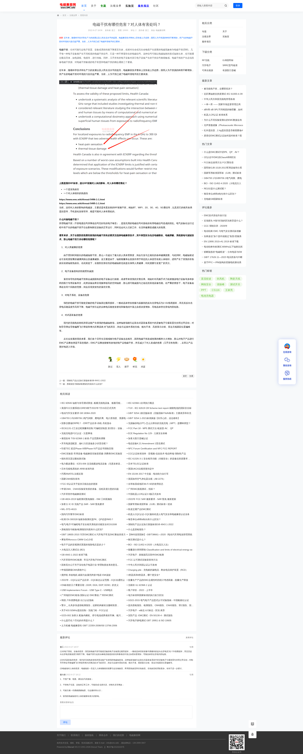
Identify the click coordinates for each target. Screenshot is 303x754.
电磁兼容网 (160, 30)
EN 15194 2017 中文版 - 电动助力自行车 (148, 474)
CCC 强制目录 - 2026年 (215, 226)
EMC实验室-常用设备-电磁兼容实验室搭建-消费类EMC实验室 (91, 453)
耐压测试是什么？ (137, 539)
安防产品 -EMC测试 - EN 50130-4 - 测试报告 (150, 615)
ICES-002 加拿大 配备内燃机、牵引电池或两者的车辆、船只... (92, 615)
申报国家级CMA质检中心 (73, 570)
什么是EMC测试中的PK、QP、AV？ (222, 152)
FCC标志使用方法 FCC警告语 (219, 162)
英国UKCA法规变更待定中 (141, 468)
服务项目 (143, 5)
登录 (238, 5)
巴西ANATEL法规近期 (72, 474)
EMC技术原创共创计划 (215, 215)
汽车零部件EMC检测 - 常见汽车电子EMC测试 (83, 560)
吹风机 (220, 278)
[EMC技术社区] (68, 6)
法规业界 (116, 5)
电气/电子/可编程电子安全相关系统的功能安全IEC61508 (89, 524)
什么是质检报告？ (137, 529)
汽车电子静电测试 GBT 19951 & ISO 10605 (149, 620)
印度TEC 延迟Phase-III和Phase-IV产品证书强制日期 (87, 448)
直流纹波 (206, 278)
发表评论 (189, 637)
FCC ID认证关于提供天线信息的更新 (79, 484)
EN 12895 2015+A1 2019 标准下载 (221, 241)
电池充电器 (207, 295)
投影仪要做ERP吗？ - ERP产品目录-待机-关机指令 (86, 423)
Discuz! (71, 747)
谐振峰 (220, 284)
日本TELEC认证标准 (138, 463)
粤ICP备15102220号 (115, 747)
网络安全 (206, 284)
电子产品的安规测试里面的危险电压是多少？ (83, 544)
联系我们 (75, 735)
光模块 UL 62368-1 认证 (140, 585)
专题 (103, 5)
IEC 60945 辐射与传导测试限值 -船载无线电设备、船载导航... (91, 403)
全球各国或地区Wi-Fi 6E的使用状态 (145, 484)
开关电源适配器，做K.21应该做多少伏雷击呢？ (84, 443)
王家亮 (229, 290)
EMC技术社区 (58, 15)
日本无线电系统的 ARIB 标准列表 (77, 468)
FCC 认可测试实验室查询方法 (143, 560)
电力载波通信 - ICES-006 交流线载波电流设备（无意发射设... (91, 463)
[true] (226, 6)
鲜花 (135, 366)
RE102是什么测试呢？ (215, 188)
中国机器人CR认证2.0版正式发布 (144, 494)
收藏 (191, 376)
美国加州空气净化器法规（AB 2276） (146, 479)
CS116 (216, 290)
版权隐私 (89, 735)
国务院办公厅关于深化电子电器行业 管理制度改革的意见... (90, 565)
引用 (191, 647)
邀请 (185, 376)
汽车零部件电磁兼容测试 (73, 494)
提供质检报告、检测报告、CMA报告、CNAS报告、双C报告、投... (160, 605)
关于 (94, 5)
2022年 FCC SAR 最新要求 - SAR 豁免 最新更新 (152, 499)
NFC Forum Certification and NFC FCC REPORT (152, 448)
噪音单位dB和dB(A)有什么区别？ (144, 519)
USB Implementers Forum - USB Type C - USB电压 (87, 590)
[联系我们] (252, 724)
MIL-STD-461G (69, 509)
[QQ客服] (252, 734)
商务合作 (103, 735)
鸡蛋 (143, 366)
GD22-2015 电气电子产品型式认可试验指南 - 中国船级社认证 (158, 600)
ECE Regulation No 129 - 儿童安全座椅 (147, 433)
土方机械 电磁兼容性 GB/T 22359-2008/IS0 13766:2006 (89, 625)
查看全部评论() (67, 702)
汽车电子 (206, 65)
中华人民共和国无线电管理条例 (219, 99)
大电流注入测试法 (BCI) (73, 549)
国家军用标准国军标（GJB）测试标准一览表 (150, 504)
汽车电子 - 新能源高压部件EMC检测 (146, 554)
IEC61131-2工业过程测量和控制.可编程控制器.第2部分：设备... (92, 428)
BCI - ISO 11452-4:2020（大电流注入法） (149, 544)
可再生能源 (207, 70)
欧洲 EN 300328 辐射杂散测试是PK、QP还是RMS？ (87, 519)
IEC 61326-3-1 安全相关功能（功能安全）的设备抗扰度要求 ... (159, 458)
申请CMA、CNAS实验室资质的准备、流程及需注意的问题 (90, 489)
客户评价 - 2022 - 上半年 (140, 590)
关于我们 (61, 735)
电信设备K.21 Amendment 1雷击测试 (146, 443)
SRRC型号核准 (230, 65)
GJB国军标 (228, 60)
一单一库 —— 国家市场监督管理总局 (222, 104)
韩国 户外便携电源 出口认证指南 (77, 600)
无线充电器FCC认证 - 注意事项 (76, 433)
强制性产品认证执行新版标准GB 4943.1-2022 (86, 380)
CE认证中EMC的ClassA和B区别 (220, 157)
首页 (84, 5)
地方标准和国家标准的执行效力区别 (145, 595)
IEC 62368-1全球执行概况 (141, 403)
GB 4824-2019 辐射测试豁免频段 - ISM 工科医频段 (86, 499)
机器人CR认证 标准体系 (216, 114)
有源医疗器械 (229, 70)
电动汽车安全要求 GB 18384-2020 (78, 413)
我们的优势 (118, 735)
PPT (203, 290)
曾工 (113, 30)
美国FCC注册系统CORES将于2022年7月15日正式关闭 (88, 408)
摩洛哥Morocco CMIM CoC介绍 (77, 539)
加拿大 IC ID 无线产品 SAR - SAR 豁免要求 (82, 504)
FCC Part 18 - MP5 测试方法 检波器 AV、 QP (150, 428)
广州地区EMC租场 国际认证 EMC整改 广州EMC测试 (87, 595)
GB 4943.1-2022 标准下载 (74, 554)
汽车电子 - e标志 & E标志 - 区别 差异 (146, 610)
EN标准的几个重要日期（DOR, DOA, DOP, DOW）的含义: (90, 585)
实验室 (129, 5)
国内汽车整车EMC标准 (72, 514)
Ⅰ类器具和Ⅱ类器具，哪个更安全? (144, 575)
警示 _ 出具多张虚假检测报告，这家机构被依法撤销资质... (90, 605)
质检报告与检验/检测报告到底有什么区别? (84, 384)
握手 (127, 366)
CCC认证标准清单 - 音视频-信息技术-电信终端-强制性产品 (157, 453)
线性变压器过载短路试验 (73, 458)
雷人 (118, 366)
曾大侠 (63, 675)
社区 (156, 5)
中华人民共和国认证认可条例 (142, 565)
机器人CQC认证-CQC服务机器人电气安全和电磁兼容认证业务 (159, 514)
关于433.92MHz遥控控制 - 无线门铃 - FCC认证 (84, 610)
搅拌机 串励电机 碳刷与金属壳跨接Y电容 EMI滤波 (86, 575)
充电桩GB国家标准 (213, 199)
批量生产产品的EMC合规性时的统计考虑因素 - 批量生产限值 (158, 580)
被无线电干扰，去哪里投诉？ (218, 88)
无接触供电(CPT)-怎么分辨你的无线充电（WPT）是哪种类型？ (159, 423)
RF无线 (205, 60)
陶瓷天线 (235, 278)
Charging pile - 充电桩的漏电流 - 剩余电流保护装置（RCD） (158, 570)
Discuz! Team (97, 747)
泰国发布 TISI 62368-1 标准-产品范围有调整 (83, 438)
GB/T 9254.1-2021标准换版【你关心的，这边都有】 (154, 418)
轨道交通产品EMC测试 (139, 509)
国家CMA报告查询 (70, 479)
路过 (110, 366)
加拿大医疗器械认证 (138, 438)
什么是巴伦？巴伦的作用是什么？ (78, 620)
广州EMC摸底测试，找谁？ (141, 489)
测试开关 (235, 284)
